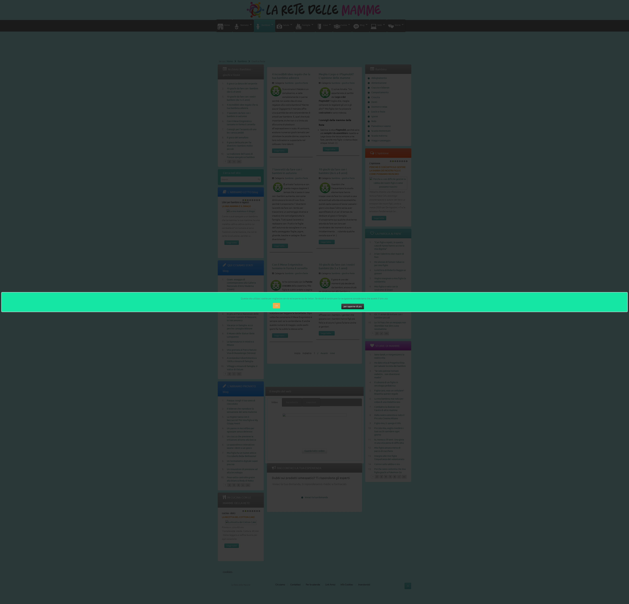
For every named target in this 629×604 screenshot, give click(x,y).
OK (276, 305)
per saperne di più (352, 306)
